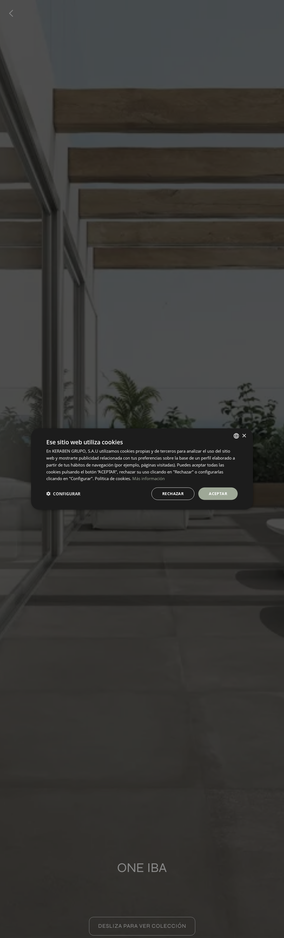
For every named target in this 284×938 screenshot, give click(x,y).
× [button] (244, 435)
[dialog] (142, 469)
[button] (63, 493)
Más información (148, 478)
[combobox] (236, 436)
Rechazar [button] (173, 493)
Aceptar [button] (218, 493)
